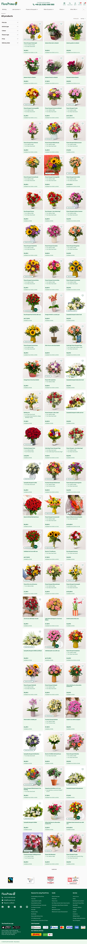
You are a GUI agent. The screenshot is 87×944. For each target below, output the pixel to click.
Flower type (5, 35)
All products (3, 13)
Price (3, 39)
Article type (5, 26)
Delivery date (6, 43)
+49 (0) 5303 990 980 (44, 4)
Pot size (4, 22)
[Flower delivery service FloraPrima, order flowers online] (9, 5)
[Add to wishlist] (40, 23)
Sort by (82, 18)
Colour (4, 31)
